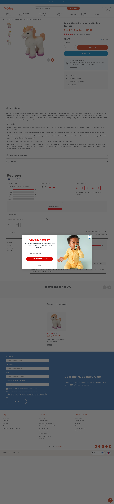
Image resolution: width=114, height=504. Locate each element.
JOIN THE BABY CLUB (40, 259)
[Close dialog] (89, 237)
